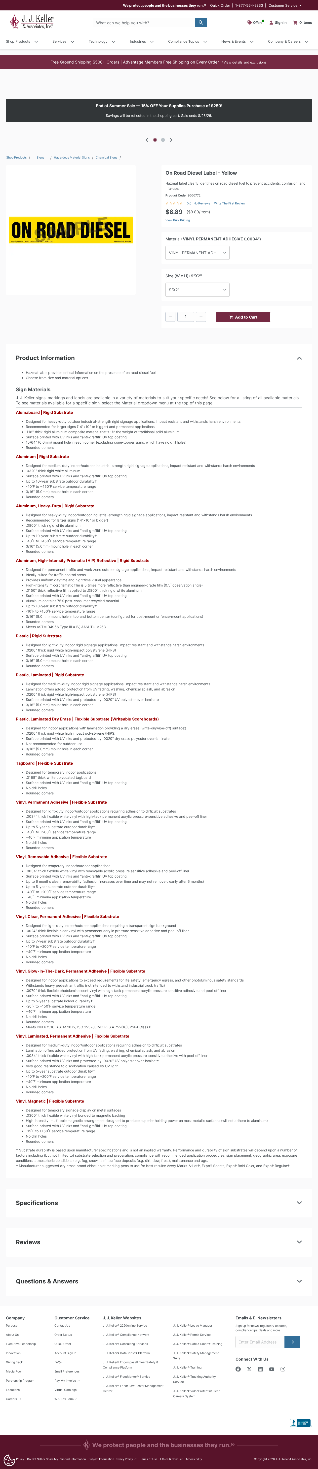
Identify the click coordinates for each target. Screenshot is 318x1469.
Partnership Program (20, 1380)
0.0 (189, 203)
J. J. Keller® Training (187, 1367)
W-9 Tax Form (64, 1399)
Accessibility (194, 1459)
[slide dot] (155, 140)
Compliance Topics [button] (183, 41)
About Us (12, 1335)
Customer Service (283, 5)
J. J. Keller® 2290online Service (125, 1325)
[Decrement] (170, 317)
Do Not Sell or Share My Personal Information (56, 1459)
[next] (171, 140)
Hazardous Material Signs (72, 157)
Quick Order (220, 5)
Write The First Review (229, 203)
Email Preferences (67, 1371)
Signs (40, 157)
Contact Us (62, 1325)
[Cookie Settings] (9, 1460)
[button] (159, 62)
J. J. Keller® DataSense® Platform (126, 1353)
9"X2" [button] (174, 289)
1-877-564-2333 (249, 5)
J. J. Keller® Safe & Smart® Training (197, 1344)
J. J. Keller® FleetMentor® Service (126, 1376)
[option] (159, 110)
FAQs (58, 1362)
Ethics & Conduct (171, 1459)
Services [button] (59, 41)
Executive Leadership (21, 1344)
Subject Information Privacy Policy (113, 1459)
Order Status (63, 1335)
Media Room (14, 1371)
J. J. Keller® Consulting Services (125, 1344)
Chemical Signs (106, 157)
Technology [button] (98, 41)
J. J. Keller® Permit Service (192, 1335)
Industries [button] (138, 41)
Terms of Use (148, 1459)
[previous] (147, 140)
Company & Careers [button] (284, 41)
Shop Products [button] (18, 41)
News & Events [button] (233, 41)
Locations (13, 1390)
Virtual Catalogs (65, 1390)
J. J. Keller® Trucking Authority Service (194, 1379)
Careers (12, 1399)
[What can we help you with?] (201, 22)
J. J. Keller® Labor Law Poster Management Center (133, 1388)
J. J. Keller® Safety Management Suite (196, 1355)
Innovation (13, 1353)
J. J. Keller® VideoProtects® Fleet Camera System (196, 1393)
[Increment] (201, 317)
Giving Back (14, 1362)
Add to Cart (246, 317)
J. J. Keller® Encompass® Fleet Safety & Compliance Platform (130, 1364)
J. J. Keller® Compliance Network (126, 1335)
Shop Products (16, 157)
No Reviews (202, 203)
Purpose (11, 1325)
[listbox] (159, 110)
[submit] (292, 1342)
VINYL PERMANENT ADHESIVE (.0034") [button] (199, 252)
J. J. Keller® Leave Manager (192, 1325)
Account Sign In (65, 1353)
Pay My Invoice (65, 1380)
